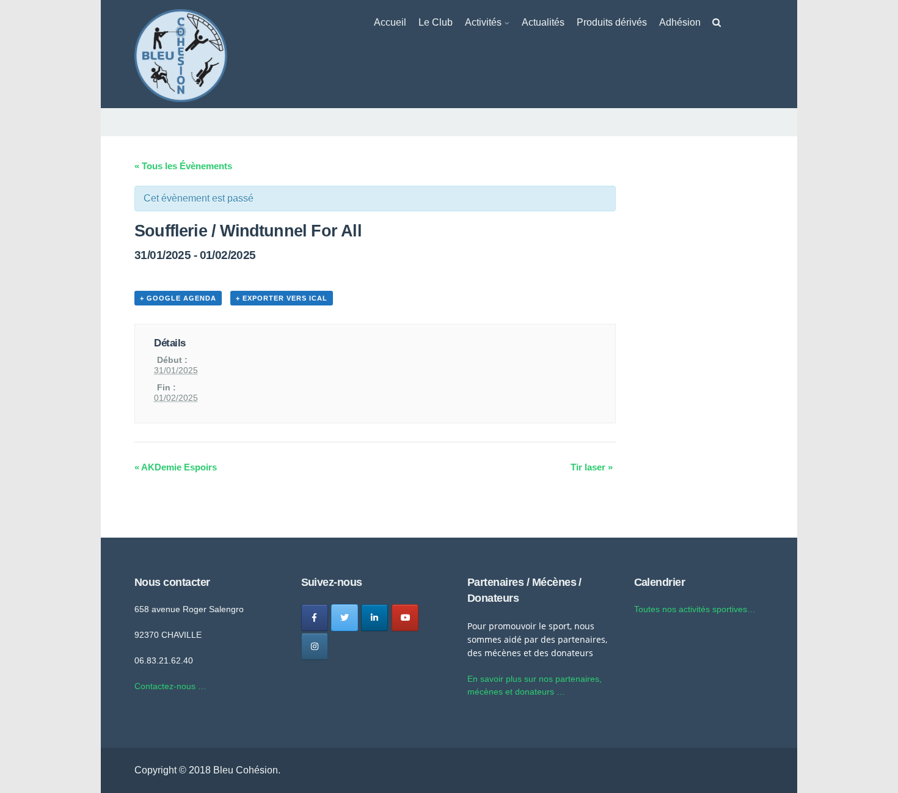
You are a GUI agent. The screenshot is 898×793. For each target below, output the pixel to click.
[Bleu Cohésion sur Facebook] (314, 617)
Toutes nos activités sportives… (695, 609)
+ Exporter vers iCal (281, 298)
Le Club (435, 22)
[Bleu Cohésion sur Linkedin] (374, 617)
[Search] (716, 25)
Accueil (390, 22)
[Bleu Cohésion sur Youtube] (405, 617)
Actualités (543, 22)
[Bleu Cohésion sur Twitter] (344, 617)
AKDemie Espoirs (175, 467)
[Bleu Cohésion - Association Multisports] (180, 54)
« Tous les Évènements (183, 166)
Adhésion (680, 22)
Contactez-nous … (170, 686)
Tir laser (592, 467)
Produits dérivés (612, 22)
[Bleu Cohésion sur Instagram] (314, 646)
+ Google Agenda (178, 298)
